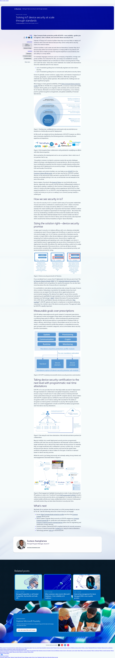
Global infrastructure (20, 647)
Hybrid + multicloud (27, 45)
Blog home (18, 9)
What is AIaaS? (9, 652)
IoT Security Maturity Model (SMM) (44, 281)
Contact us (58, 528)
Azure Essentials (42, 647)
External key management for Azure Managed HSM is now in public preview (85, 596)
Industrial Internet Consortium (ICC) (69, 281)
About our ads (55, 657)
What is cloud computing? (86, 650)
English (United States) (4, 653)
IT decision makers (27, 56)
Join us (51, 530)
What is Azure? (3, 647)
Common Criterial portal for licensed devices (49, 522)
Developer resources (43, 650)
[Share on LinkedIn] (31, 37)
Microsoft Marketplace (19, 650)
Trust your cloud (35, 647)
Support (14, 649)
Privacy (23, 657)
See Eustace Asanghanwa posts (33, 547)
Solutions (99, 647)
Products (55, 647)
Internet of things (27, 48)
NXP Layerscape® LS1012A (68, 495)
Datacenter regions (28, 647)
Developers (29, 53)
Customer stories (49, 647)
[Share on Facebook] (26, 37)
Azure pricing (60, 647)
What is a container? (23, 652)
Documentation (33, 650)
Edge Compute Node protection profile (52, 514)
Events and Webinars (55, 650)
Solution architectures (7, 649)
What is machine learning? (105, 650)
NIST (52, 298)
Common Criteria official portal (43, 173)
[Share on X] (29, 37)
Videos (79, 650)
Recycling (50, 657)
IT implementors (27, 58)
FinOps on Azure (84, 647)
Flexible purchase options (76, 647)
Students (49, 650)
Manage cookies (28, 657)
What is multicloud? (96, 650)
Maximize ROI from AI (93, 647)
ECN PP (70, 171)
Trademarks (39, 657)
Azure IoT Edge (56, 182)
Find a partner (27, 650)
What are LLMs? (16, 652)
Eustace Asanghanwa (20, 23)
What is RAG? (30, 652)
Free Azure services (67, 647)
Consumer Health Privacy (5, 657)
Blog (37, 650)
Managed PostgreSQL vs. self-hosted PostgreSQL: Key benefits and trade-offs (27, 596)
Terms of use (34, 657)
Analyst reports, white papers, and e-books (68, 650)
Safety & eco (45, 657)
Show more (27, 62)
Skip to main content (4, 0)
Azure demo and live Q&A (21, 649)
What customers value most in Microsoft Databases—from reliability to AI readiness (57, 596)
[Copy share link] (24, 37)
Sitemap (12, 657)
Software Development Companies (7, 650)
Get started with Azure (11, 647)
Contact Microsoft (18, 657)
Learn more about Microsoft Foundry (26, 630)
